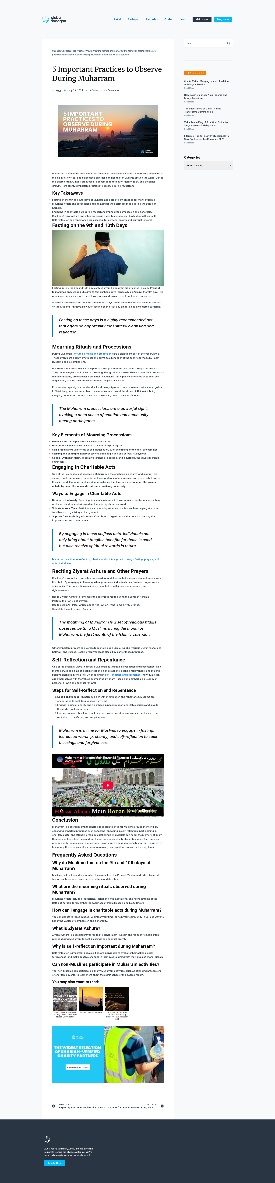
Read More (189, 88)
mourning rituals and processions (93, 353)
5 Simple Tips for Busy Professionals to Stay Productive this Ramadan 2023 (206, 138)
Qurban (169, 19)
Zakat (117, 19)
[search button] (228, 43)
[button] (202, 19)
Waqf (183, 19)
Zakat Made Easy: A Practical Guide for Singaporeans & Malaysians (206, 124)
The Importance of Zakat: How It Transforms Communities (202, 110)
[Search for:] (208, 44)
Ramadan (152, 19)
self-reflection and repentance (123, 674)
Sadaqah (133, 19)
